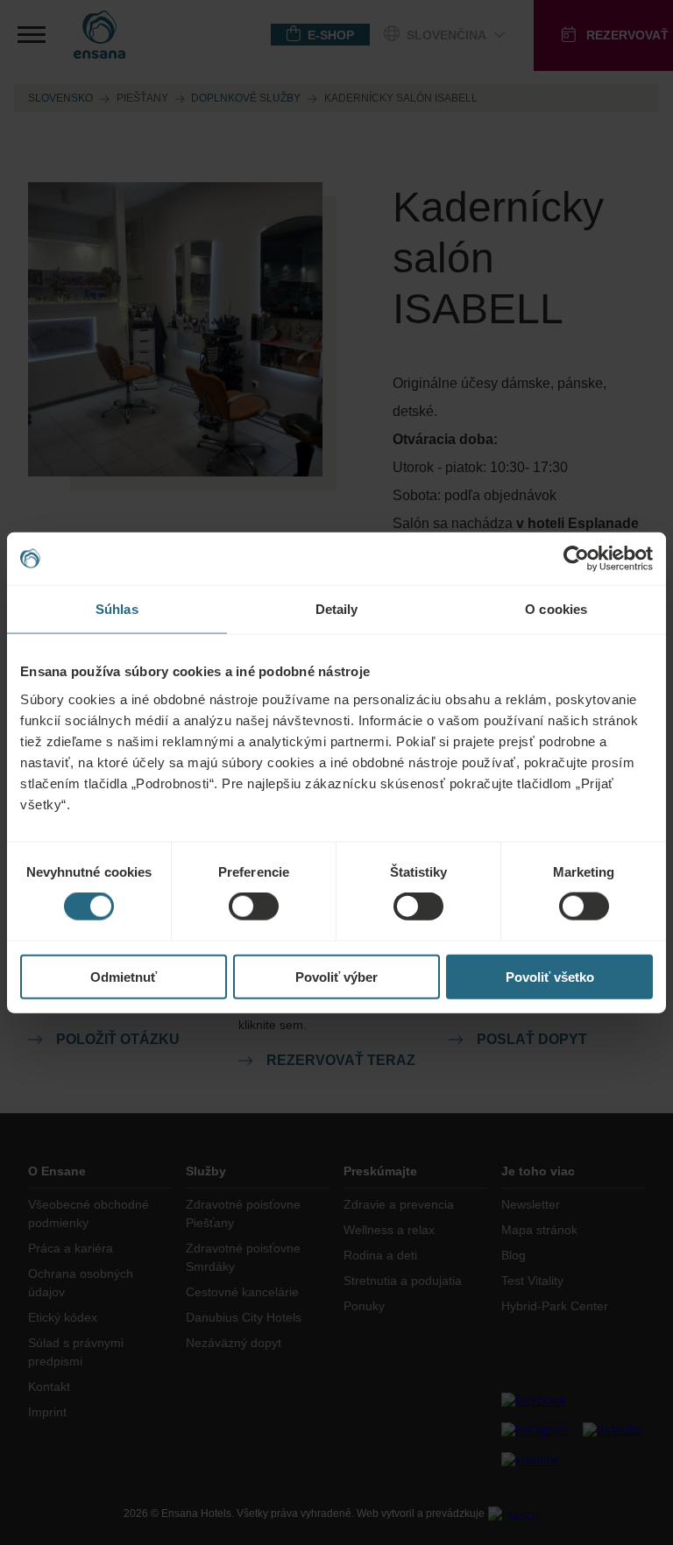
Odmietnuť (123, 976)
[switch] (254, 906)
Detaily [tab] (336, 609)
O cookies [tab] (556, 609)
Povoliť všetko (550, 976)
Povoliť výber (336, 976)
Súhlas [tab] (117, 609)
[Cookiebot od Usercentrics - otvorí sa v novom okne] (576, 559)
